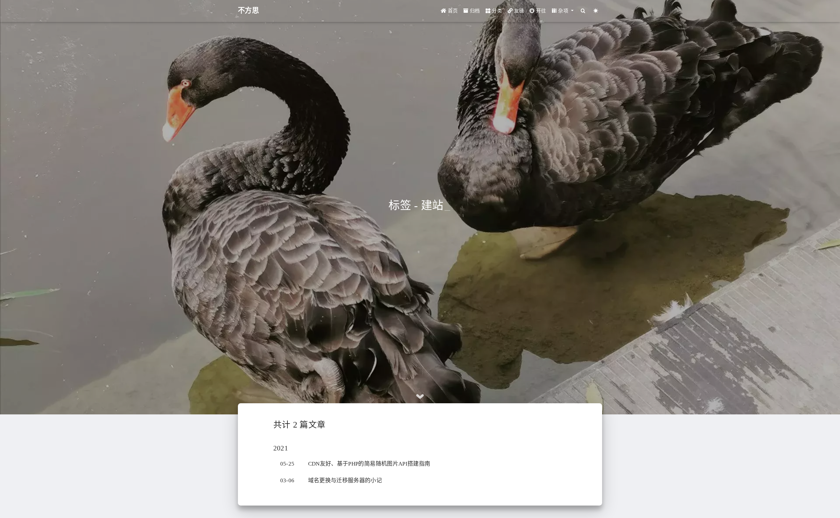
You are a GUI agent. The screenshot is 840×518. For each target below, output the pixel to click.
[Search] (583, 11)
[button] (563, 11)
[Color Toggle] (595, 11)
